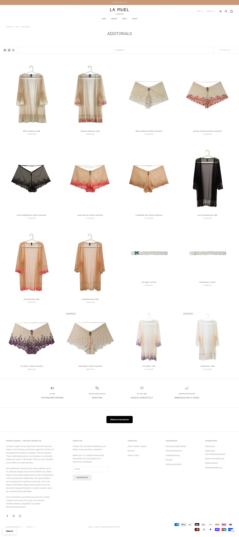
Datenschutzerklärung (214, 458)
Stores (134, 19)
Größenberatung (173, 455)
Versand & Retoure (174, 451)
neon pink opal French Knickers (90, 215)
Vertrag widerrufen (174, 464)
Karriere (131, 451)
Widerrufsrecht (211, 463)
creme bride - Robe (207, 366)
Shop (17, 27)
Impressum (210, 446)
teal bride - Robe (148, 366)
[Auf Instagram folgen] (13, 516)
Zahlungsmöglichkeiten (176, 446)
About (124, 19)
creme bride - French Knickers (90, 366)
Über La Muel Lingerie (137, 446)
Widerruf (9, 531)
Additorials (26, 27)
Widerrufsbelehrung (213, 467)
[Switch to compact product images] (13, 50)
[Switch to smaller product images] (9, 50)
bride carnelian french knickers (149, 131)
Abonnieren (82, 477)
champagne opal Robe (90, 299)
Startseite (9, 27)
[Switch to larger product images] (5, 50)
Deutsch (210, 11)
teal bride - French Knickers (31, 366)
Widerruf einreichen (119, 419)
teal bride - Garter (148, 282)
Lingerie (114, 19)
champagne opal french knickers (148, 215)
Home (104, 19)
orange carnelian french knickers (207, 131)
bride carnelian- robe (31, 131)
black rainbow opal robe (207, 215)
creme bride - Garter (207, 282)
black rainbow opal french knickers (31, 215)
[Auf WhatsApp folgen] (20, 516)
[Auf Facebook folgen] (7, 516)
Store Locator (133, 455)
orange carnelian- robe (90, 131)
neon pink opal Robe (31, 299)
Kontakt (169, 460)
